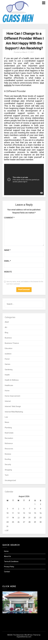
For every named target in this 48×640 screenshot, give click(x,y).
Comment (9, 218)
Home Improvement (12, 396)
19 (18, 518)
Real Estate (9, 433)
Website (8, 272)
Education (8, 348)
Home (7, 391)
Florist (7, 359)
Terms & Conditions (11, 561)
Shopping (8, 470)
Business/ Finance (12, 343)
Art (6, 327)
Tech (7, 475)
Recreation (9, 438)
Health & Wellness (12, 380)
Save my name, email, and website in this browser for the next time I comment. (24, 283)
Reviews (8, 454)
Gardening (8, 370)
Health (7, 375)
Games (7, 364)
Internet (8, 401)
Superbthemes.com (24, 637)
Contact (7, 572)
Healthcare (9, 385)
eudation (8, 354)
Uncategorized (10, 480)
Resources (9, 449)
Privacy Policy (9, 567)
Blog (6, 333)
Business (8, 338)
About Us (7, 556)
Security (8, 464)
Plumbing (8, 428)
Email (7, 261)
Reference (9, 443)
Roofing (8, 459)
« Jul (6, 530)
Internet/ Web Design (13, 406)
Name (7, 250)
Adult (7, 322)
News (7, 422)
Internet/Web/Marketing (14, 412)
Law (6, 417)
